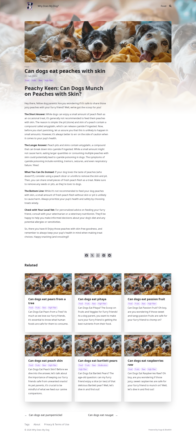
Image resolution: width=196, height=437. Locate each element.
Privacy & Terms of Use (56, 424)
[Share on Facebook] (86, 255)
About (37, 424)
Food (27, 66)
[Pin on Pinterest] (103, 255)
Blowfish (168, 430)
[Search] (170, 6)
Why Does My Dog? (48, 6)
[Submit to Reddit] (109, 255)
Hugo (160, 430)
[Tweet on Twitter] (92, 255)
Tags (27, 424)
